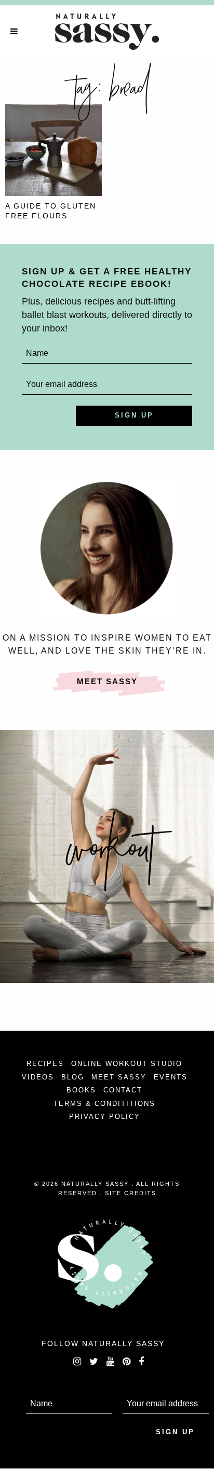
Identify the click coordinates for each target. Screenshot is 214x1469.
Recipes (45, 1064)
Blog (72, 1077)
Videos (38, 1077)
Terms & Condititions (104, 1103)
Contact (122, 1090)
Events (171, 1077)
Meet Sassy (107, 681)
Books (81, 1090)
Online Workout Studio (126, 1064)
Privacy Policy (104, 1116)
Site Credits (130, 1193)
